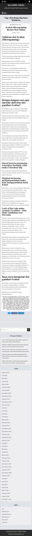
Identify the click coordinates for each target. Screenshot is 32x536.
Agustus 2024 (6, 440)
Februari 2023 (6, 493)
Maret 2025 (5, 419)
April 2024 (5, 452)
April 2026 (5, 381)
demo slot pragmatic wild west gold (12, 299)
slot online (5, 519)
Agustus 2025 (6, 405)
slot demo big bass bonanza (13, 305)
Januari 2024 (5, 461)
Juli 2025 (4, 408)
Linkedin (22, 313)
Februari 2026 (6, 387)
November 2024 (6, 431)
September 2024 (6, 437)
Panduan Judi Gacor (16, 24)
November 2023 (6, 467)
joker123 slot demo (14, 301)
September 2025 (7, 402)
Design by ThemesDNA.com (16, 534)
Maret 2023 (5, 490)
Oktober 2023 (6, 470)
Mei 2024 (4, 449)
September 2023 (7, 472)
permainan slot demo (11, 304)
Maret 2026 (5, 384)
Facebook (15, 313)
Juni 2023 (5, 481)
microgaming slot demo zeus (14, 303)
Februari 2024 (6, 458)
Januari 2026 (5, 390)
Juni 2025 (5, 411)
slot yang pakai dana (17, 307)
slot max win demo (7, 307)
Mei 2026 (4, 378)
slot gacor (5, 522)
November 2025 (6, 396)
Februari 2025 (6, 422)
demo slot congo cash (22, 297)
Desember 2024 (6, 428)
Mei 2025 (4, 414)
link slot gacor (6, 517)
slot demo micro (10, 306)
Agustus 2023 (6, 475)
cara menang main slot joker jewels (16, 296)
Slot (3, 509)
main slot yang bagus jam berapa (10, 302)
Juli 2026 (4, 375)
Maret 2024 (5, 455)
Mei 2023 (4, 484)
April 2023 (5, 487)
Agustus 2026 (6, 372)
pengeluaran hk (6, 514)
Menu (5, 2)
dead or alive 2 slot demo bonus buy (16, 297)
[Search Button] (29, 1)
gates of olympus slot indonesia (17, 300)
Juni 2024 (4, 446)
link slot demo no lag (24, 301)
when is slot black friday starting (14, 308)
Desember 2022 (6, 499)
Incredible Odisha (16, 5)
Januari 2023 (5, 496)
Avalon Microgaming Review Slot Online (16, 28)
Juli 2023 (4, 478)
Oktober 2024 (6, 434)
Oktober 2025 (6, 399)
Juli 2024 (4, 443)
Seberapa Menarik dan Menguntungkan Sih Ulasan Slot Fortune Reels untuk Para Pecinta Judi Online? (15, 356)
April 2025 (5, 416)
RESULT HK (5, 511)
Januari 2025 (5, 425)
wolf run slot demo (20, 309)
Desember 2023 (6, 464)
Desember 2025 (6, 393)
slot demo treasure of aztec (22, 306)
